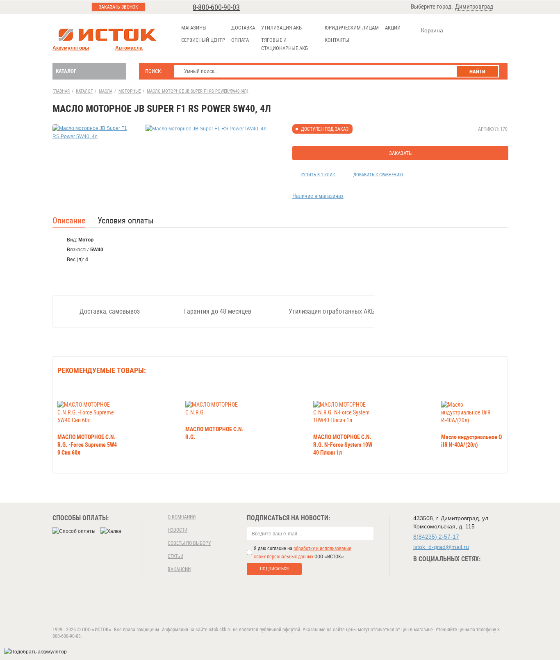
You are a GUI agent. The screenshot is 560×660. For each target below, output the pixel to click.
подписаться (274, 568)
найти (477, 71)
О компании (182, 517)
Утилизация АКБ (281, 28)
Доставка (243, 28)
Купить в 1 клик (317, 175)
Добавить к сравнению (378, 175)
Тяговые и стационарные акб (284, 44)
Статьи (175, 556)
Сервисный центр (203, 40)
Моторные (129, 91)
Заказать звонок (118, 7)
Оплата (240, 40)
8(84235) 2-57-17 (436, 536)
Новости (177, 530)
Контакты (337, 40)
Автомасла (129, 48)
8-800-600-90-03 (216, 7)
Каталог (66, 71)
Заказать (400, 153)
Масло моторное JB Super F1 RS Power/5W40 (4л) (197, 91)
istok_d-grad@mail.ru (441, 547)
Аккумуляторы (70, 48)
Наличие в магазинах (318, 196)
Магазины (194, 28)
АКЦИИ (393, 28)
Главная (61, 91)
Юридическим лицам (352, 28)
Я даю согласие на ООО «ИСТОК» (302, 553)
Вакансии (179, 569)
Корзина (432, 30)
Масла (105, 91)
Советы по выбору (189, 543)
